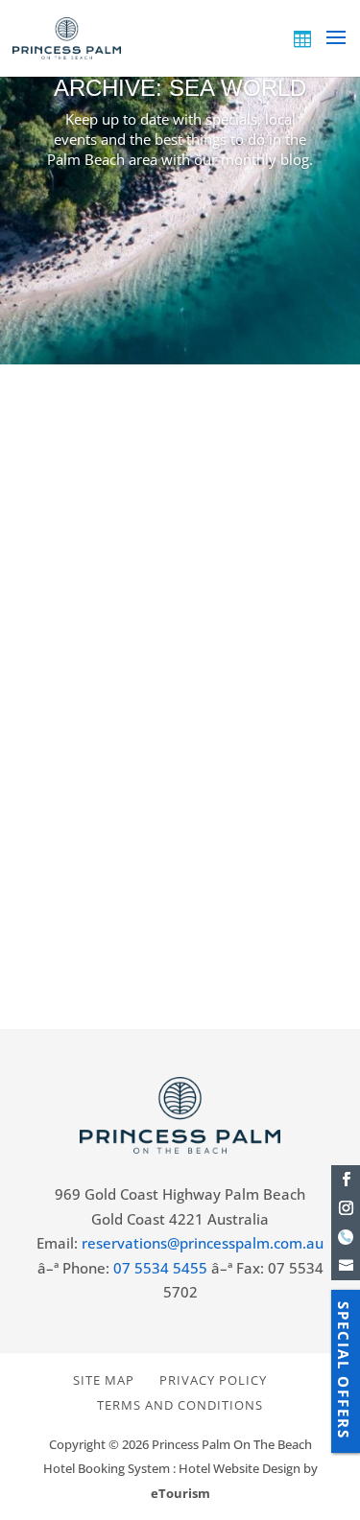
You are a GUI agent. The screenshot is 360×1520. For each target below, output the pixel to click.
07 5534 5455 (160, 1267)
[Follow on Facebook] (345, 1179)
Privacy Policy (213, 1380)
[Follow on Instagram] (345, 1208)
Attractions (197, 727)
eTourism (180, 1493)
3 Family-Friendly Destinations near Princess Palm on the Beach (162, 659)
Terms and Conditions (180, 1405)
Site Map (103, 1380)
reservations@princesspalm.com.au (203, 1242)
